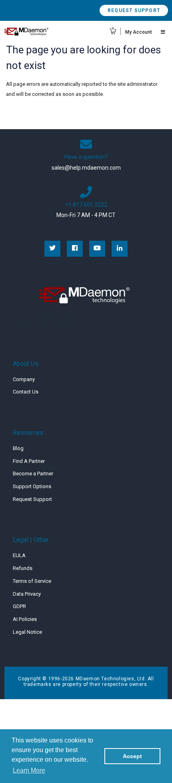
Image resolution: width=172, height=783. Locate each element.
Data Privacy (27, 594)
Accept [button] (132, 756)
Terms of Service (32, 581)
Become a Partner (33, 474)
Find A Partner (29, 461)
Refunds (22, 568)
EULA (19, 555)
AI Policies (25, 619)
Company (24, 379)
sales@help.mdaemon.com (86, 167)
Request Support (134, 10)
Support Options (32, 486)
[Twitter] (52, 249)
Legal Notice (27, 632)
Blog (18, 448)
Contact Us (25, 392)
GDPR (19, 606)
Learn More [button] (29, 770)
